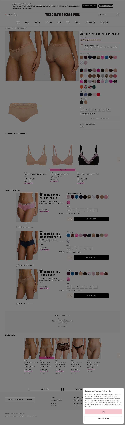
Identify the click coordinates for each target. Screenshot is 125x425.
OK (103, 412)
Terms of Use (117, 404)
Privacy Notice (105, 404)
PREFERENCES (103, 418)
